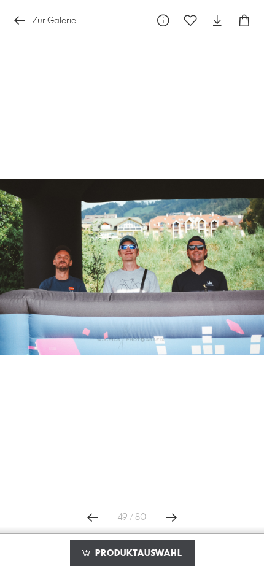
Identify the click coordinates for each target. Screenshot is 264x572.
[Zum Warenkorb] (244, 20)
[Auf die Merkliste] (190, 20)
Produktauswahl (137, 553)
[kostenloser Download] (217, 20)
